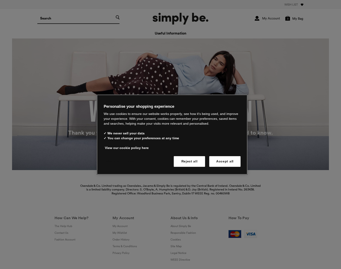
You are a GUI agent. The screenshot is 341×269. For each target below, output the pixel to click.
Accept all (225, 161)
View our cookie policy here (127, 148)
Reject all (189, 161)
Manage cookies (120, 161)
